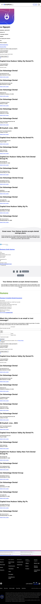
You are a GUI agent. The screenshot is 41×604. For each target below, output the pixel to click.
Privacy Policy (21, 340)
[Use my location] (1, 332)
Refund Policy (24, 588)
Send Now (2, 339)
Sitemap (1, 588)
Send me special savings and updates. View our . (12, 340)
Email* (12, 333)
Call (9, 312)
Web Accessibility (11, 588)
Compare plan (3, 265)
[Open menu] (2, 4)
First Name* (13, 326)
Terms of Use (6, 588)
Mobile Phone (13, 335)
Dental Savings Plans (4, 44)
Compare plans (25, 271)
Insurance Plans (3, 46)
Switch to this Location (4, 86)
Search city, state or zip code (5, 328)
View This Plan (3, 312)
